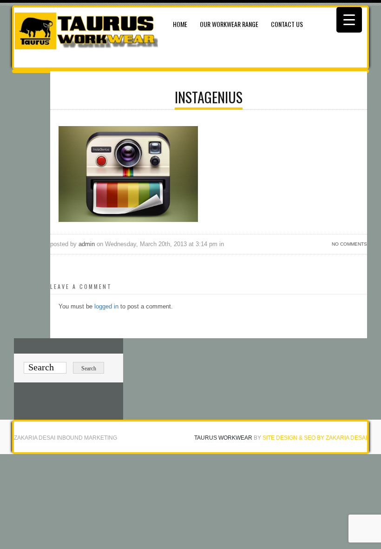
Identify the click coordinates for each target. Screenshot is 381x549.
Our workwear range (229, 24)
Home (180, 24)
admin (87, 244)
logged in (106, 306)
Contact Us (287, 24)
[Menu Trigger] (349, 20)
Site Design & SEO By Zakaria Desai (315, 438)
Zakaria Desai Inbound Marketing (65, 438)
